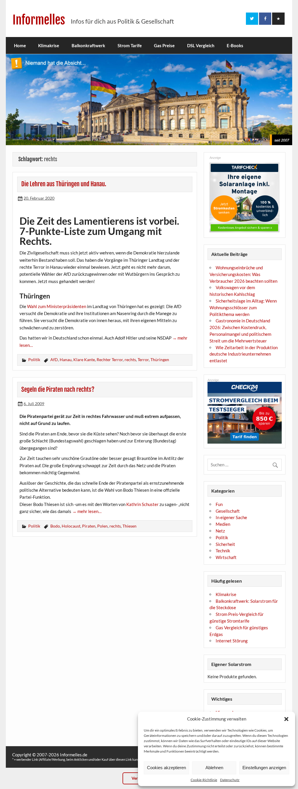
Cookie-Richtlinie (204, 780)
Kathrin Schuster (142, 504)
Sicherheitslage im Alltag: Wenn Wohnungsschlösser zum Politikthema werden (243, 307)
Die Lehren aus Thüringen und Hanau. (63, 184)
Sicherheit (225, 544)
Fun (219, 504)
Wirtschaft (226, 557)
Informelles (39, 20)
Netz (220, 530)
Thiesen (129, 525)
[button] (286, 719)
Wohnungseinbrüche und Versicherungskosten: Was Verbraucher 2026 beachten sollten (243, 274)
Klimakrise (48, 45)
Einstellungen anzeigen (264, 767)
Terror (143, 359)
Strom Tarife (130, 45)
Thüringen (159, 359)
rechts (130, 359)
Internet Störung (232, 640)
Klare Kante (84, 359)
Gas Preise (164, 45)
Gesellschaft (228, 511)
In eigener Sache (231, 517)
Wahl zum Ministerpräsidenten (56, 306)
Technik (223, 550)
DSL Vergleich (200, 45)
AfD (54, 359)
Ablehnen (214, 767)
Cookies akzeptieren (166, 767)
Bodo (55, 525)
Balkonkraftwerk (88, 45)
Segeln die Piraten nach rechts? (58, 389)
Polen (102, 525)
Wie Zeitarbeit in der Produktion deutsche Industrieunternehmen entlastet (244, 354)
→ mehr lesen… (87, 511)
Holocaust (71, 525)
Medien (223, 524)
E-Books (235, 45)
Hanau (66, 359)
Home (20, 45)
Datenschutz (230, 780)
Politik (34, 359)
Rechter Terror (110, 359)
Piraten (88, 525)
